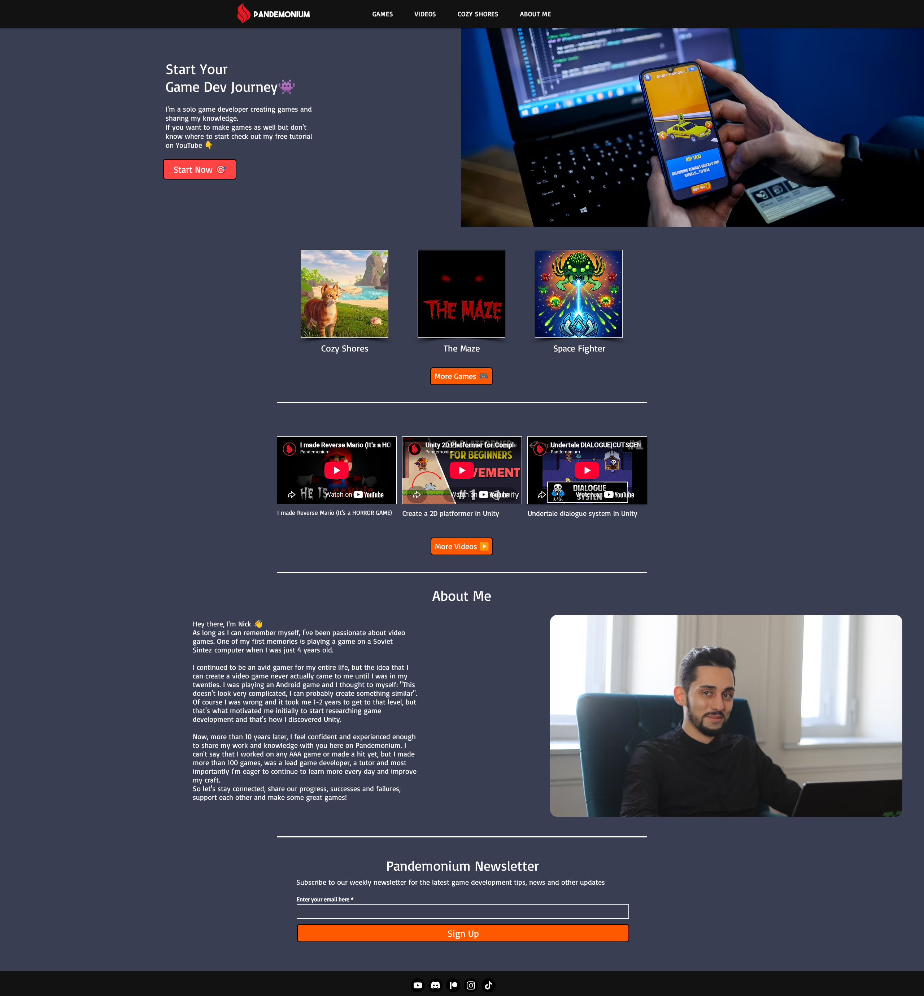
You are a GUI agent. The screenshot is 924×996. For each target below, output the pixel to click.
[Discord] (435, 985)
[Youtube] (418, 985)
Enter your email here (323, 899)
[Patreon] (453, 985)
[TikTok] (488, 985)
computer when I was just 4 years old (273, 649)
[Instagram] (471, 985)
